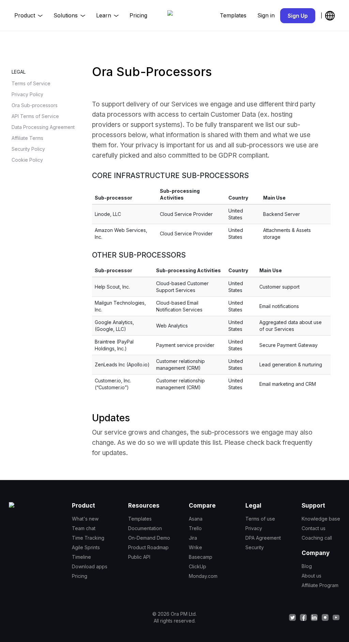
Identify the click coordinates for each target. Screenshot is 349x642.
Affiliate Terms (27, 138)
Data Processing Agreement (43, 127)
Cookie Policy (27, 160)
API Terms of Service (35, 116)
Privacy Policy (27, 94)
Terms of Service (31, 83)
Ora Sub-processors (35, 105)
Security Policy (28, 149)
